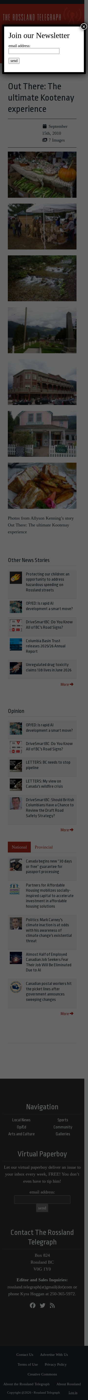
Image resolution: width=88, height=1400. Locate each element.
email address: (19, 46)
